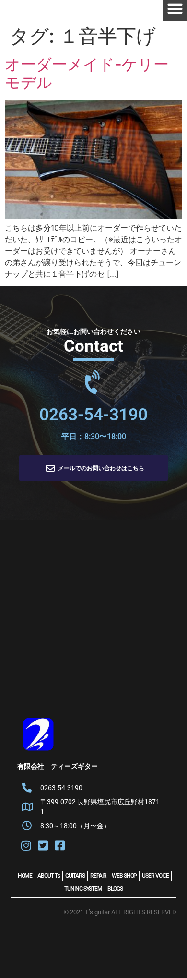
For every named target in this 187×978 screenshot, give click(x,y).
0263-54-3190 (93, 415)
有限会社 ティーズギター (57, 766)
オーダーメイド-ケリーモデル (87, 73)
